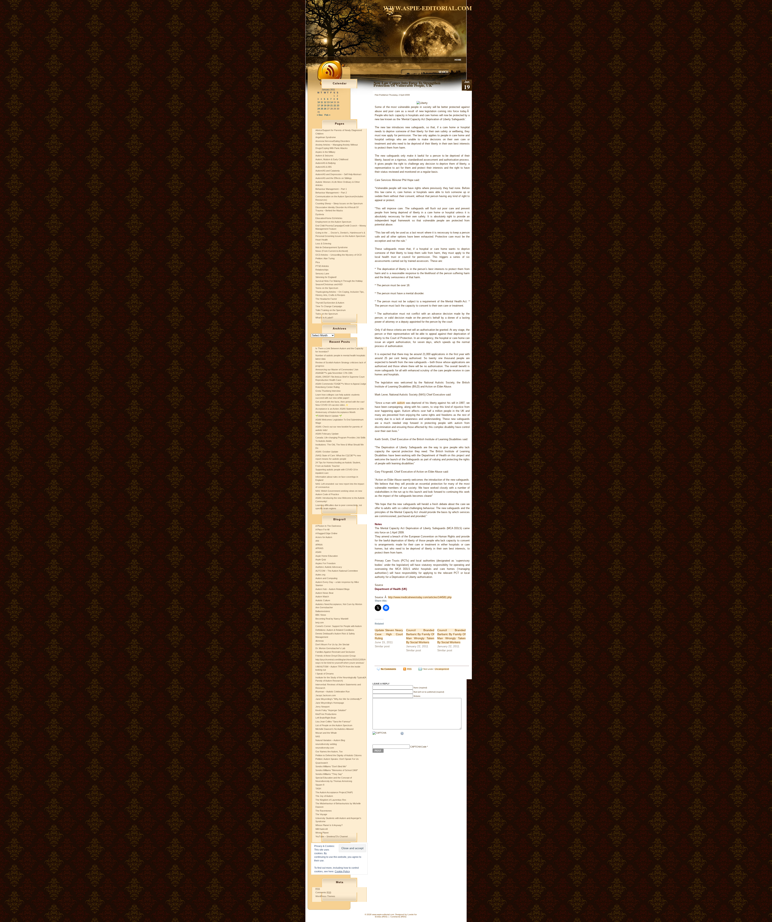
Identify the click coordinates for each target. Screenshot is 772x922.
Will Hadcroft (321, 829)
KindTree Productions (326, 714)
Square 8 (319, 785)
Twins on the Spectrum (326, 314)
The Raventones (323, 810)
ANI (317, 541)
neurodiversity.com (324, 747)
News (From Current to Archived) (331, 251)
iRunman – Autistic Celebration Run (332, 691)
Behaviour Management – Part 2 (331, 192)
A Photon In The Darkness (328, 526)
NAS (317, 736)
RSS (409, 669)
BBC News (320, 615)
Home (458, 60)
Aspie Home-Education (326, 556)
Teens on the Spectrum (326, 288)
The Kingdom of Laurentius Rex (330, 800)
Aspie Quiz (320, 559)
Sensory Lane (322, 273)
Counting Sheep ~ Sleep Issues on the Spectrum (339, 203)
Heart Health (321, 240)
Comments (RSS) (398, 917)
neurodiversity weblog (326, 744)
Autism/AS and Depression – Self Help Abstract (338, 174)
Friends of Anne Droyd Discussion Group (335, 656)
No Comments (388, 669)
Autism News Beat (324, 593)
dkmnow (319, 641)
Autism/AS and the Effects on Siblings (333, 178)
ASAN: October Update (326, 451)
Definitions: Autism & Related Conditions (334, 630)
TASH (318, 788)
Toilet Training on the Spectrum (330, 310)
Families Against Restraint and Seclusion (335, 652)
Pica (317, 262)
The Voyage (321, 814)
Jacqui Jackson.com (325, 695)
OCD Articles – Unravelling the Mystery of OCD (338, 255)
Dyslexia (319, 214)
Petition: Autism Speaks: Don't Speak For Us (337, 759)
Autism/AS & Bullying (325, 163)
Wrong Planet (322, 832)
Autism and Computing (326, 578)
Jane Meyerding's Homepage (329, 703)
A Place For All (322, 529)
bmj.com (319, 622)
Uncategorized (442, 669)
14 (331, 102)
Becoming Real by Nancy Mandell (331, 618)
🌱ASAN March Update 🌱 (328, 416)
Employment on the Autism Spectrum (333, 222)
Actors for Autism (323, 537)
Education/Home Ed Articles (328, 218)
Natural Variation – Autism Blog (330, 740)
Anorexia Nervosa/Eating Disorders (332, 141)
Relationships (322, 269)
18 (322, 105)
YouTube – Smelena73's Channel (331, 836)
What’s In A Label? (324, 317)
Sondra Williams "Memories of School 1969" (336, 770)
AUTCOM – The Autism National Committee (336, 571)
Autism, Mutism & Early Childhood (331, 159)
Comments (323, 892)
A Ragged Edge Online (326, 533)
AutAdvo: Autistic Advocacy (328, 567)
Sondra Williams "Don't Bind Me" (331, 766)
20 (328, 105)
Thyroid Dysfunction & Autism (329, 302)
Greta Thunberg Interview (328, 391)
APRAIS (319, 548)
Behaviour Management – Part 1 (331, 189)
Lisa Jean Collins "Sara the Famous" (333, 721)
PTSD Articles (322, 266)
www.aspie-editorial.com (427, 8)
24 (318, 108)
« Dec (320, 115)
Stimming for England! (326, 277)
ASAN (318, 552)
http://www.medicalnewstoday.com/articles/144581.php (420, 597)
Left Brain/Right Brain (325, 718)
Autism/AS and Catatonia (327, 170)
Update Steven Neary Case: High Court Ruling (389, 634)
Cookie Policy (342, 871)
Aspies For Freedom (325, 563)
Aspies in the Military (325, 152)
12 (325, 102)
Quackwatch (321, 763)
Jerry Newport (322, 706)
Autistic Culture (322, 600)
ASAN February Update (327, 434)
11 (322, 102)
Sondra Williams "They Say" (329, 774)
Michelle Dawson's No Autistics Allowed (334, 729)
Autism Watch (322, 596)
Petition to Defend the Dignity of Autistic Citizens (338, 755)
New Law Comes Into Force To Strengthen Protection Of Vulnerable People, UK (407, 84)
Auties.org (320, 574)
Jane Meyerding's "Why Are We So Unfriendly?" (338, 699)
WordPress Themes (325, 896)
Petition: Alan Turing (325, 258)
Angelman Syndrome (325, 137)
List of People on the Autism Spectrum (333, 725)
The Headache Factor (326, 299)
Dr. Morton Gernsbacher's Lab (330, 648)
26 (325, 108)
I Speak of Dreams (324, 673)
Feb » (327, 115)
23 (338, 105)
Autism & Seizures (324, 155)
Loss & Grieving (323, 243)
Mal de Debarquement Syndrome (331, 247)
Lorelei (411, 914)
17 (318, 105)
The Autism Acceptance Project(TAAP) (334, 792)
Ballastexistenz (322, 611)
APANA (318, 544)
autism (401, 402)
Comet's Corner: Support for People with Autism (338, 626)
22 (335, 105)
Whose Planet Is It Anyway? (329, 825)
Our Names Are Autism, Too (329, 751)
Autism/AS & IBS (323, 167)
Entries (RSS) (381, 917)
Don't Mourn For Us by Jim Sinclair (332, 644)
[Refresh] (402, 734)
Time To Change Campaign (328, 306)
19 (325, 105)
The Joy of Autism (324, 796)
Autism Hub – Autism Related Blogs (332, 589)
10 (318, 102)
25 (322, 108)
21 (331, 105)
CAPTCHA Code (418, 746)
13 (328, 102)
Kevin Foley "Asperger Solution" (330, 710)
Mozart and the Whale (326, 733)
